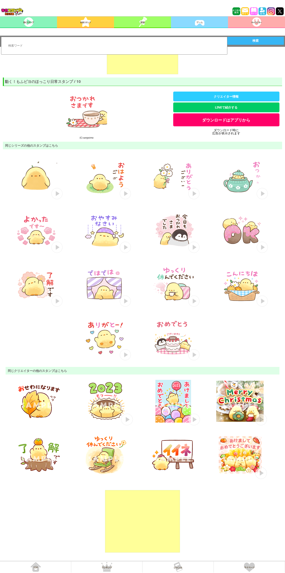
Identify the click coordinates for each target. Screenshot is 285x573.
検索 (255, 40)
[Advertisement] (142, 63)
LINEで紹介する (226, 107)
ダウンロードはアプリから (226, 120)
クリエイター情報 (226, 96)
